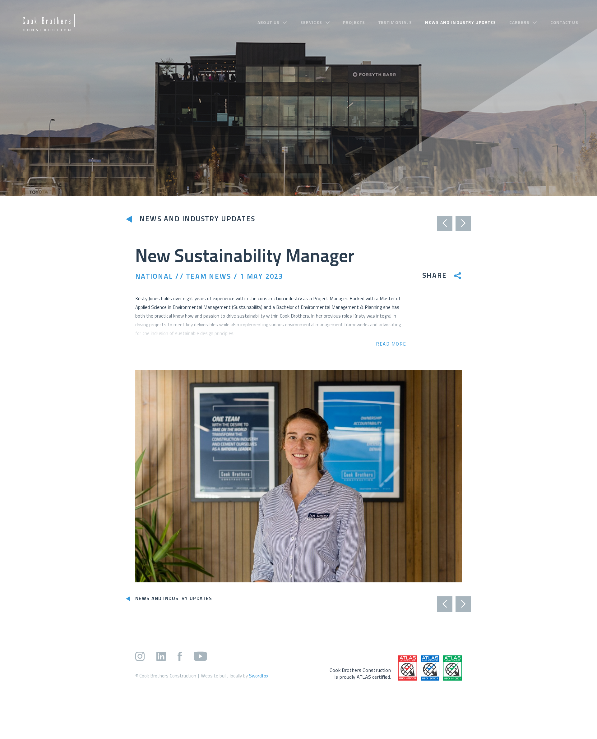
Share (434, 276)
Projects (354, 23)
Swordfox (258, 676)
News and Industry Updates (460, 23)
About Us (268, 23)
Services (311, 23)
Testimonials (395, 23)
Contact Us (564, 23)
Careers (519, 23)
